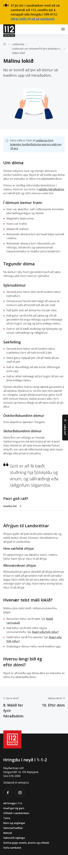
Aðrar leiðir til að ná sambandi (32, 19)
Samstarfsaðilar (13, 827)
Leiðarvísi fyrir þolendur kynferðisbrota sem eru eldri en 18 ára (35, 144)
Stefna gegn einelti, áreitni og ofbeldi (26, 842)
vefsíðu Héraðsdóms (51, 189)
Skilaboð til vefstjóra (16, 782)
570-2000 (14, 776)
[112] (9, 29)
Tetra (6, 818)
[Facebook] (7, 792)
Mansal (7, 832)
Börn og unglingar (14, 823)
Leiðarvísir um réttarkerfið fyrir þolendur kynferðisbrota (38, 48)
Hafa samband (12, 847)
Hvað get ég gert (13, 808)
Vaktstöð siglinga (14, 837)
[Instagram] (20, 792)
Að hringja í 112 (12, 803)
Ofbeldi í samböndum (16, 813)
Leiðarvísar (18, 44)
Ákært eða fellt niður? (45, 632)
